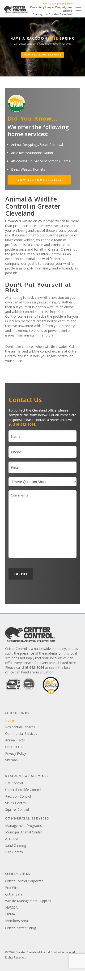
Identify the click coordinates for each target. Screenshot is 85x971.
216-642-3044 (64, 3)
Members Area (16, 920)
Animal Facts (15, 740)
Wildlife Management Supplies (28, 901)
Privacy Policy (15, 753)
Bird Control (14, 852)
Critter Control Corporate (24, 881)
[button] (39, 180)
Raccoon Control (18, 796)
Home (10, 720)
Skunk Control (15, 803)
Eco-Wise (12, 887)
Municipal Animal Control (24, 832)
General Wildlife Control (23, 789)
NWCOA (11, 907)
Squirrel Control (17, 809)
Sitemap (11, 760)
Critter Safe (13, 894)
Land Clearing (15, 845)
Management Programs (23, 825)
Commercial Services (21, 733)
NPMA (10, 914)
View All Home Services (42, 54)
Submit (21, 574)
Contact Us (13, 746)
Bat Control (14, 783)
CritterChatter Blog (20, 928)
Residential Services (20, 727)
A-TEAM (11, 838)
